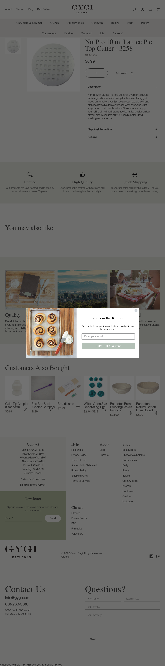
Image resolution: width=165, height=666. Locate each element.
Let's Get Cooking (108, 346)
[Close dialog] (136, 310)
